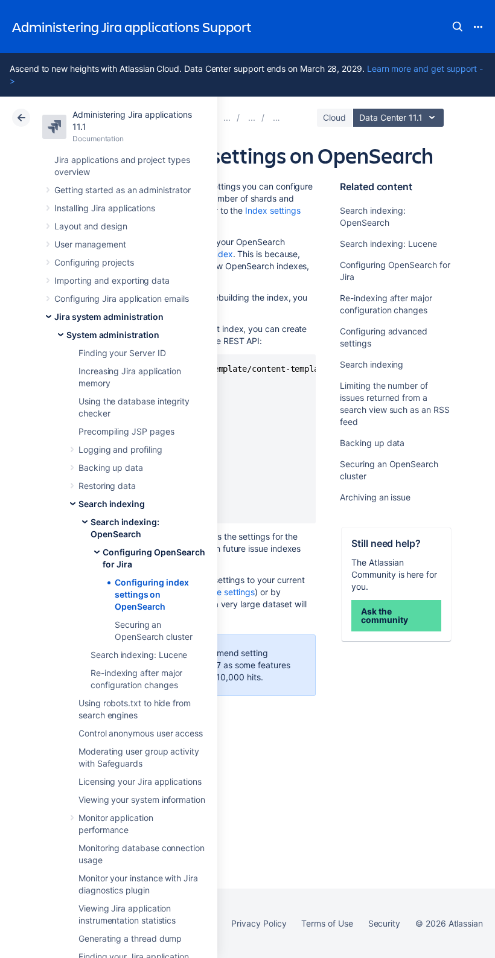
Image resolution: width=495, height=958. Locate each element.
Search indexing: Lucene (139, 655)
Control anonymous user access (140, 733)
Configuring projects (94, 262)
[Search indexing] (227, 117)
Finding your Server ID (121, 353)
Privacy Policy (258, 923)
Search (457, 26)
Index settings (273, 210)
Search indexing (111, 504)
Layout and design (90, 226)
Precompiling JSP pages (126, 431)
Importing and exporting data (112, 280)
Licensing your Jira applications (140, 781)
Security (384, 923)
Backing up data (110, 467)
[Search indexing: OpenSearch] (251, 117)
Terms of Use (327, 923)
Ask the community (384, 615)
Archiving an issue (375, 497)
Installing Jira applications (104, 208)
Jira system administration (109, 316)
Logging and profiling (120, 449)
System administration (112, 335)
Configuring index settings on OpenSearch (152, 594)
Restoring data (107, 486)
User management (90, 244)
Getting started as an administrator (122, 190)
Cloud (334, 117)
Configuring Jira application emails (121, 298)
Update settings (223, 592)
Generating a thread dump (130, 938)
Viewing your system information (141, 799)
